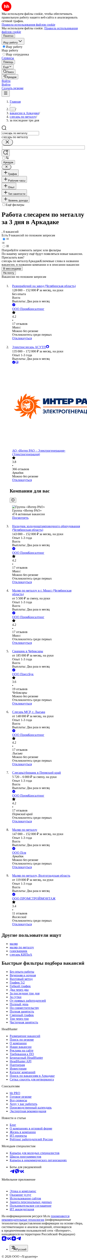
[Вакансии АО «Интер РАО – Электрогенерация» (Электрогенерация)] (47, 407)
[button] (6, 81)
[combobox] (20, 133)
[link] (8, 71)
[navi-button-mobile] (6, 93)
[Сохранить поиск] (6, 153)
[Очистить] (7, 142)
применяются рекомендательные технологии (35, 1217)
